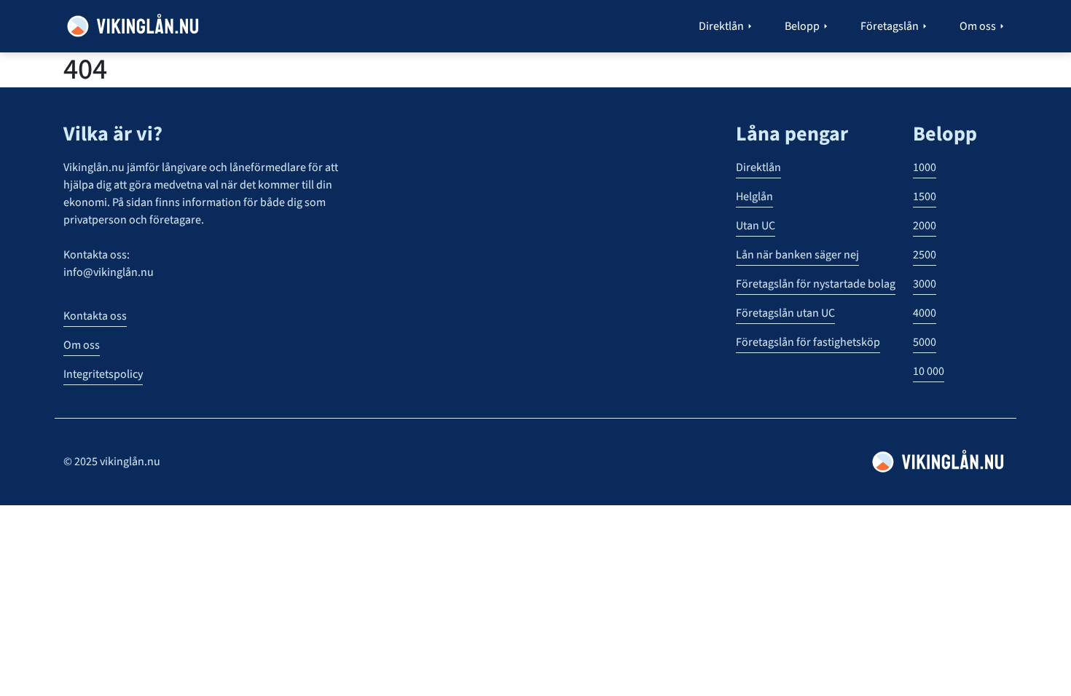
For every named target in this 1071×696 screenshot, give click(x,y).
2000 (924, 226)
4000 (924, 313)
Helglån (754, 197)
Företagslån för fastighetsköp (808, 342)
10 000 (928, 371)
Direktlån (758, 167)
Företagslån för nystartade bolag (815, 284)
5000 (924, 342)
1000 (924, 167)
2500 (924, 255)
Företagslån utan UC (785, 313)
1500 (924, 197)
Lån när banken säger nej (797, 255)
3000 (924, 284)
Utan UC (755, 226)
